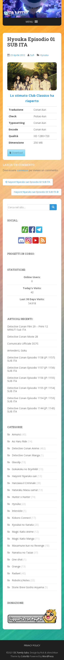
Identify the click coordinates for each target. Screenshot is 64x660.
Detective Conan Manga (26, 455)
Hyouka (44, 55)
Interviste (17, 511)
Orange (16, 566)
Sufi (32, 55)
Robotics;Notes (21, 580)
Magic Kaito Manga (23, 538)
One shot (17, 559)
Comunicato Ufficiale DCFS (22, 343)
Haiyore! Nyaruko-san (24, 476)
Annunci (16, 434)
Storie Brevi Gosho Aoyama (28, 587)
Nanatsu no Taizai (22, 552)
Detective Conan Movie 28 (22, 336)
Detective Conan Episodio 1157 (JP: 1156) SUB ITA (31, 369)
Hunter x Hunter (21, 497)
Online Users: (32, 277)
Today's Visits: (32, 288)
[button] (29, 22)
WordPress (48, 656)
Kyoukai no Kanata (23, 524)
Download (17, 152)
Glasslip (16, 462)
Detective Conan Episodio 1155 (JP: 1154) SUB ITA (31, 389)
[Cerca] (53, 207)
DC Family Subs (21, 652)
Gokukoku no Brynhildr (25, 469)
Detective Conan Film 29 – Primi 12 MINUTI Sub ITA (27, 328)
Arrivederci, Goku (17, 350)
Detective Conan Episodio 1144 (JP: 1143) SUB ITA (31, 410)
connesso (22, 170)
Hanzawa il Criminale (24, 483)
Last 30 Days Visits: (32, 299)
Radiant (16, 573)
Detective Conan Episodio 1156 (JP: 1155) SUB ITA (31, 379)
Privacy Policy (32, 645)
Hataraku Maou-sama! (25, 490)
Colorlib (25, 656)
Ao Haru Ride (19, 441)
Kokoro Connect (21, 517)
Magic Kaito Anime (23, 531)
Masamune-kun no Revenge (28, 545)
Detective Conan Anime (25, 448)
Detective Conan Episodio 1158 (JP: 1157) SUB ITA (31, 359)
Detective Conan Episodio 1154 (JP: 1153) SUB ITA (31, 399)
